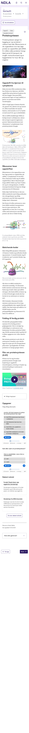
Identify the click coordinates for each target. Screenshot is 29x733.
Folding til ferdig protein (13, 318)
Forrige (7, 551)
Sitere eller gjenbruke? (10, 535)
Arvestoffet (18, 13)
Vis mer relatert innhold (14, 515)
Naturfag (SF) (7, 11)
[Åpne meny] (26, 2)
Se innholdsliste (9, 22)
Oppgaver (6, 403)
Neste (22, 551)
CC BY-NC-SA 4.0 (18, 388)
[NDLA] (6, 2)
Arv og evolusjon (7, 13)
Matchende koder (10, 247)
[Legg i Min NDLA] (25, 32)
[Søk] (21, 2)
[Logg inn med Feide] (16, 2)
